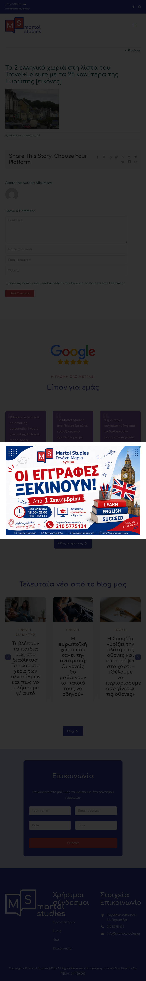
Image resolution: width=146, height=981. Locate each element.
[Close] (139, 447)
